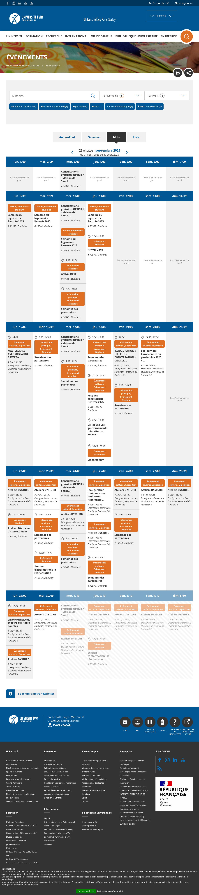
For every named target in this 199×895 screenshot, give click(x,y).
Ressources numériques (92, 829)
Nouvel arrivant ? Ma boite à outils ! (21, 833)
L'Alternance (11, 848)
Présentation (49, 760)
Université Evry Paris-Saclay (22, 65)
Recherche (54, 36)
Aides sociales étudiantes (93, 783)
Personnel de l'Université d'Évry (58, 833)
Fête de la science (52, 786)
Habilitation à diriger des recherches (60, 783)
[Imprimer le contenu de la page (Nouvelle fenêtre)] (178, 73)
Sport (84, 797)
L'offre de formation (14, 822)
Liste (136, 137)
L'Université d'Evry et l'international (59, 822)
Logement (86, 786)
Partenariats (49, 840)
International (76, 36)
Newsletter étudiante (15, 790)
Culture (85, 801)
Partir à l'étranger (52, 825)
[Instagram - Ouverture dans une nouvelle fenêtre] (13, 3)
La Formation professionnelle (132, 801)
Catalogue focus (89, 825)
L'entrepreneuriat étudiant (131, 812)
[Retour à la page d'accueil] (26, 17)
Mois (116, 137)
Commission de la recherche (56, 775)
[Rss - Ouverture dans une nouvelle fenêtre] (31, 3)
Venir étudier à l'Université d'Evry (58, 829)
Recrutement (11, 775)
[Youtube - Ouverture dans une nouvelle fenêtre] (25, 3)
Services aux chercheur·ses (56, 771)
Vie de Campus (101, 36)
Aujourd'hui (67, 137)
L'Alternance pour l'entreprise (133, 805)
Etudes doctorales (52, 779)
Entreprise (169, 36)
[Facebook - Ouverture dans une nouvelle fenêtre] (7, 3)
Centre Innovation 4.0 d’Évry (132, 816)
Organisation (11, 764)
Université (14, 36)
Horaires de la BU (89, 822)
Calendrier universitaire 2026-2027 (21, 825)
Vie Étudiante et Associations (94, 779)
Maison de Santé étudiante (93, 790)
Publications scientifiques (55, 768)
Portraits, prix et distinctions (18, 779)
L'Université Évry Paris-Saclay (19, 760)
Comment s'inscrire (14, 829)
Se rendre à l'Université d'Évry (57, 837)
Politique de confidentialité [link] (110, 891)
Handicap (86, 794)
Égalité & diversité (14, 771)
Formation (34, 36)
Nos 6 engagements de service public (22, 768)
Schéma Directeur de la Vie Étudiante (22, 801)
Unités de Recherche (53, 764)
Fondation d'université (129, 768)
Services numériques (91, 775)
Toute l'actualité (13, 786)
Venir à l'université (14, 783)
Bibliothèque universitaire (136, 36)
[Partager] (188, 73)
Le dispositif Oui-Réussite (17, 859)
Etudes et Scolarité (14, 837)
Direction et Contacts (53, 797)
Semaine (94, 137)
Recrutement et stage (129, 809)
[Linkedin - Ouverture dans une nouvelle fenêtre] (19, 3)
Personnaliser (86, 891)
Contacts (48, 844)
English (47, 818)
